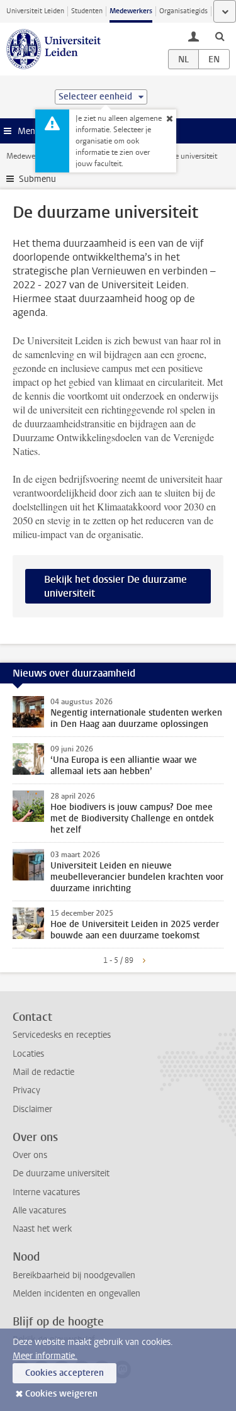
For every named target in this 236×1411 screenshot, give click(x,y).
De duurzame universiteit (61, 1173)
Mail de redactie (43, 1072)
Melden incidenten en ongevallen (76, 1294)
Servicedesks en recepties (62, 1035)
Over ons (30, 1155)
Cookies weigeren (61, 1394)
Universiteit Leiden (35, 11)
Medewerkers (131, 11)
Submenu (37, 179)
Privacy (26, 1090)
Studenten (87, 11)
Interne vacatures (46, 1192)
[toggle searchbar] (220, 36)
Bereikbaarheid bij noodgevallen (74, 1275)
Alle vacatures (39, 1211)
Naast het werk (42, 1229)
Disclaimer (32, 1109)
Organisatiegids (183, 11)
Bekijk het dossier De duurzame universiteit (115, 586)
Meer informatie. (45, 1356)
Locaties (28, 1054)
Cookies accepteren (64, 1373)
